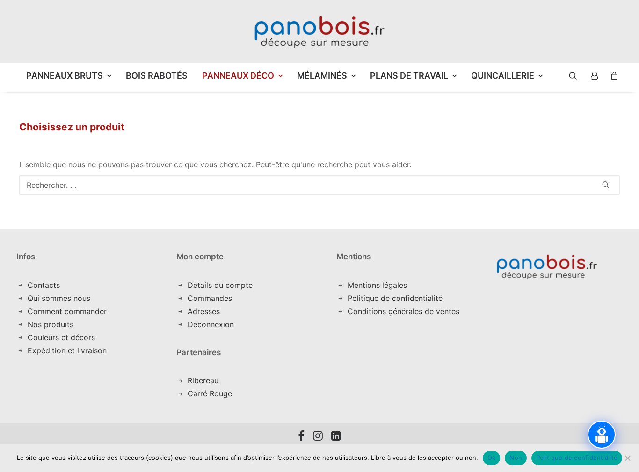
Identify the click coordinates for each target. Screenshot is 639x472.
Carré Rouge (210, 393)
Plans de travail (409, 75)
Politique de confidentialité (395, 298)
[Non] (627, 458)
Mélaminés (322, 75)
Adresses (204, 311)
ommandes (212, 298)
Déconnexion (211, 324)
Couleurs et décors (61, 337)
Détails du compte (220, 285)
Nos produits (50, 324)
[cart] (611, 75)
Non (515, 457)
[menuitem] (68, 75)
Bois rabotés (157, 75)
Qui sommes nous (59, 298)
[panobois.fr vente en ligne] (319, 31)
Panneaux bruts (64, 75)
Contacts (44, 285)
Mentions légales (377, 285)
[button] (566, 75)
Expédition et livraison (67, 350)
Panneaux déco (238, 75)
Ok (491, 457)
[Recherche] (319, 185)
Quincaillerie (502, 75)
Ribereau (203, 380)
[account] (593, 75)
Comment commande (66, 311)
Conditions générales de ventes (403, 311)
